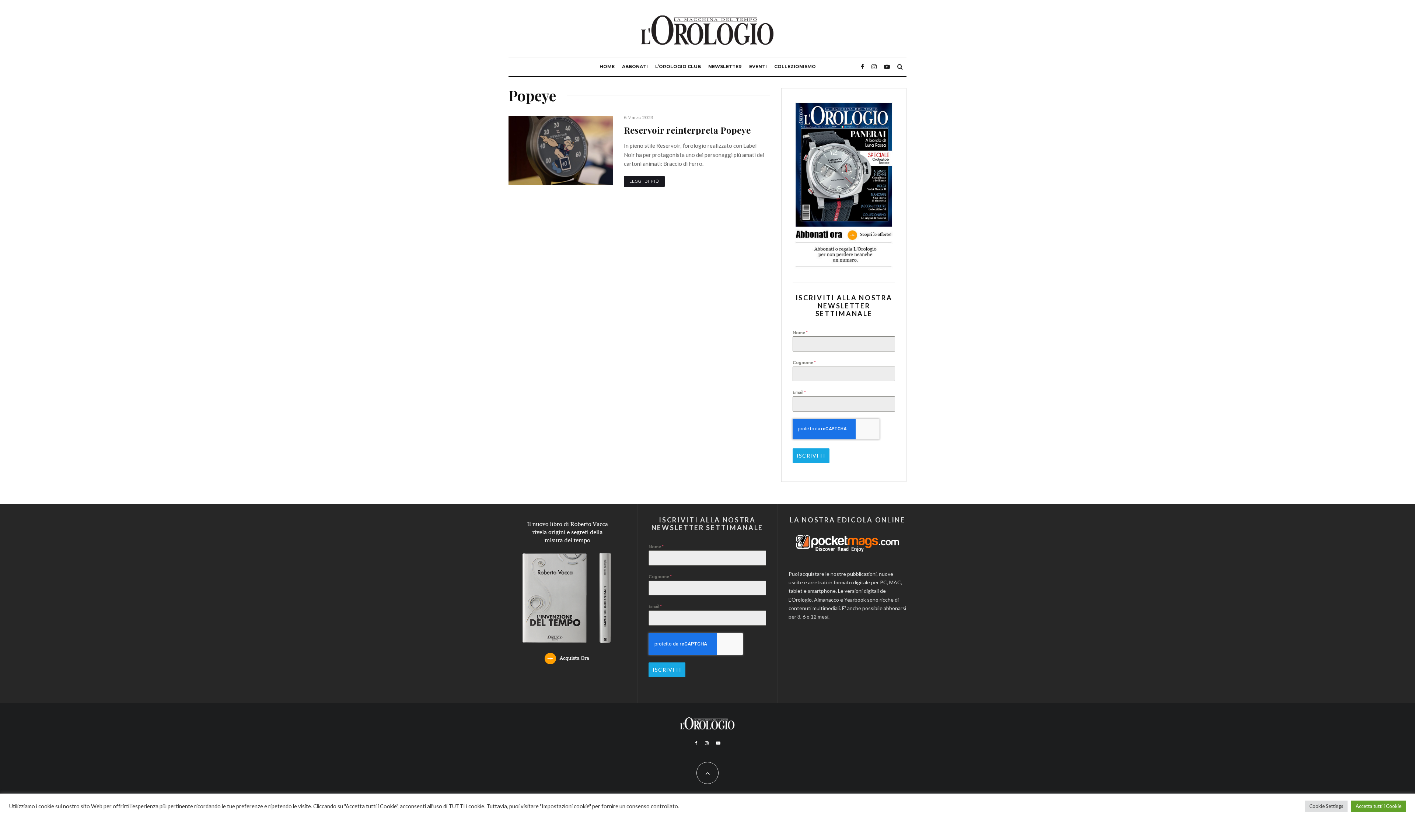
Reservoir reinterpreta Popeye (687, 130)
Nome (800, 332)
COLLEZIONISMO (795, 66)
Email (799, 392)
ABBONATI (635, 66)
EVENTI (758, 66)
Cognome (804, 362)
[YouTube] (887, 66)
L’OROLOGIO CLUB (678, 66)
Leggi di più (644, 181)
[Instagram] (874, 66)
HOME (607, 66)
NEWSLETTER (725, 66)
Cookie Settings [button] (1326, 806)
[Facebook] (862, 66)
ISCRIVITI (811, 455)
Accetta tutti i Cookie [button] (1378, 806)
